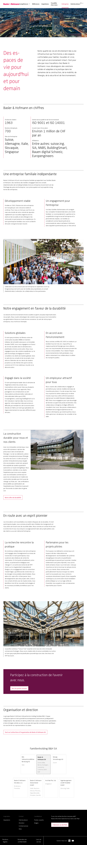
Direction (21, 823)
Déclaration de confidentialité (22, 841)
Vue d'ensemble (26, 2)
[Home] (11, 4)
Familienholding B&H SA (43, 748)
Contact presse (23, 826)
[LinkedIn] (69, 841)
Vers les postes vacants (19, 688)
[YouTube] (73, 841)
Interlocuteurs (75, 4)
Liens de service (38, 841)
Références (35, 4)
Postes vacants (39, 820)
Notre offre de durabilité (13, 497)
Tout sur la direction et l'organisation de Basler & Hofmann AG (25, 732)
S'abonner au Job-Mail (60, 825)
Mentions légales (5, 841)
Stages (36, 823)
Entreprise (65, 4)
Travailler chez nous (54, 4)
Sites (20, 829)
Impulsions (45, 4)
